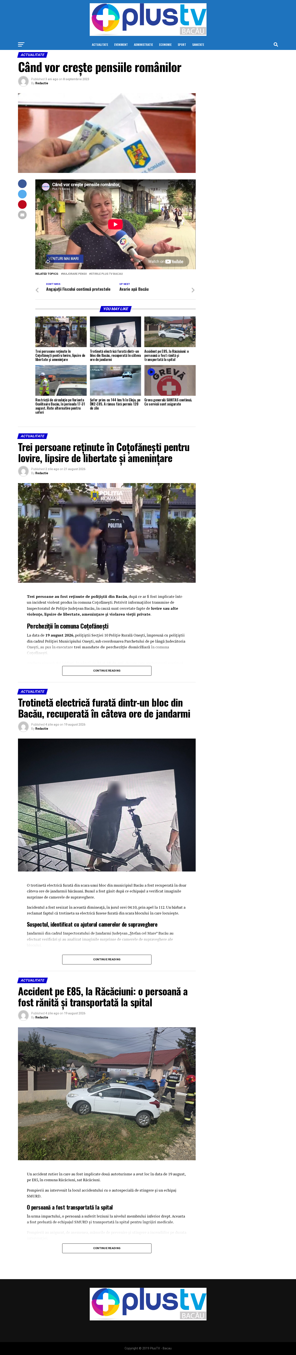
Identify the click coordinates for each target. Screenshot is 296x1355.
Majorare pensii (75, 274)
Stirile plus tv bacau (107, 274)
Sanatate (198, 44)
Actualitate (100, 44)
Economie (165, 44)
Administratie (143, 44)
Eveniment (121, 44)
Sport (182, 44)
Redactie (41, 83)
